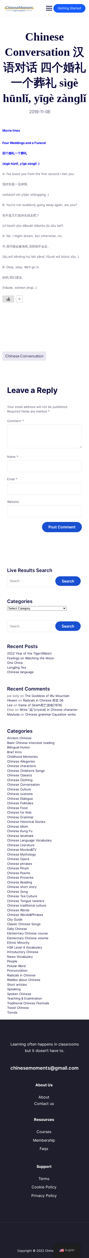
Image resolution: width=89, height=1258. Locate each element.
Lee (10, 705)
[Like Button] (8, 299)
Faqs (44, 1148)
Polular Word (16, 966)
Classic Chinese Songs (24, 924)
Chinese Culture (19, 789)
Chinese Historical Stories (26, 822)
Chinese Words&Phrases (25, 915)
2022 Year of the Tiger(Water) (29, 653)
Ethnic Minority (18, 942)
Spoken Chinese (19, 994)
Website (13, 502)
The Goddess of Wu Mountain (47, 696)
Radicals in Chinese (21, 975)
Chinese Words (18, 910)
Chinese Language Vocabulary (29, 840)
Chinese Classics (19, 775)
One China (15, 663)
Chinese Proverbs (20, 877)
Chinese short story (22, 887)
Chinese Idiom (17, 826)
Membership (44, 1140)
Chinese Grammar (20, 817)
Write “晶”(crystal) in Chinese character (49, 709)
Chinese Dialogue (20, 798)
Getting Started (69, 8)
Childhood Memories (22, 756)
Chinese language (20, 672)
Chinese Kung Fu (20, 831)
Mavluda (13, 714)
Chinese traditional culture (26, 905)
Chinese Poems (18, 873)
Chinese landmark (20, 836)
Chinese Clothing (20, 780)
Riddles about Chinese (23, 980)
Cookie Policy (44, 1187)
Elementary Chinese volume (27, 938)
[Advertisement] (44, 323)
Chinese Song (17, 891)
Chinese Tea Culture (22, 896)
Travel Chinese (18, 1008)
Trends (12, 1012)
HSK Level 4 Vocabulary (24, 947)
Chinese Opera (18, 859)
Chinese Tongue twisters (25, 901)
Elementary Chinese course (27, 933)
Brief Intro (14, 752)
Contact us (44, 1103)
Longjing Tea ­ (17, 667)
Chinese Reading (19, 882)
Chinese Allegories (21, 761)
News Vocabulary (20, 957)
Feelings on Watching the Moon (30, 658)
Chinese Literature (21, 845)
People (12, 961)
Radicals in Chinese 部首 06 (43, 700)
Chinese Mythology (21, 854)
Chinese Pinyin (18, 868)
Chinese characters (21, 766)
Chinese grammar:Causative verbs (50, 714)
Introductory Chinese (22, 952)
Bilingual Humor (18, 747)
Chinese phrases (19, 864)
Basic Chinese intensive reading (30, 743)
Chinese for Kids (19, 812)
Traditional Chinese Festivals (28, 1003)
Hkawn (12, 700)
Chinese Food (17, 808)
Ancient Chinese (19, 738)
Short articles (17, 984)
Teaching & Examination (24, 998)
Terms (43, 1178)
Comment (15, 421)
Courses (44, 1131)
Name (12, 457)
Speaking (14, 989)
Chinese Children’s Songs (26, 771)
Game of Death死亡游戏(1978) (40, 705)
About (43, 1097)
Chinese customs (20, 794)
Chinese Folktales (20, 803)
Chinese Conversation (24, 356)
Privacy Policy (44, 1195)
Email (12, 479)
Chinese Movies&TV (22, 849)
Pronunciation (17, 970)
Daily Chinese (17, 929)
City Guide (15, 919)
